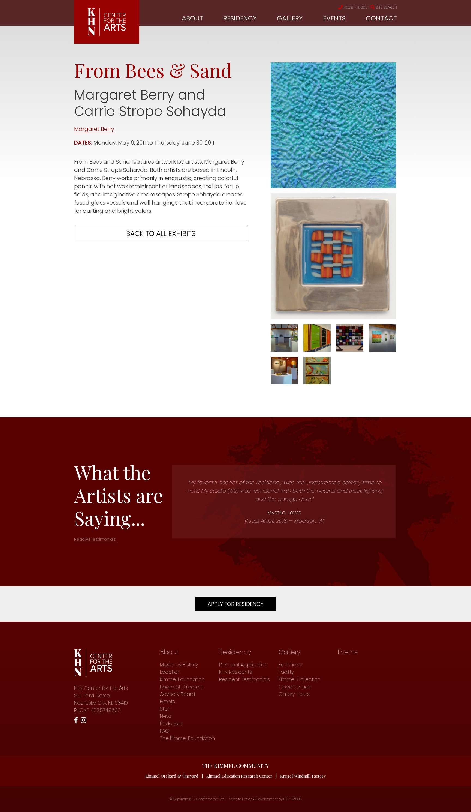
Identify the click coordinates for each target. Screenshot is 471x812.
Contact (381, 18)
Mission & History (179, 664)
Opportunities (295, 686)
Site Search (386, 7)
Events (334, 18)
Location (170, 672)
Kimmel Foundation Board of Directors (182, 683)
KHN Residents (235, 672)
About (192, 18)
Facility (286, 672)
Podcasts (171, 723)
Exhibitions (290, 664)
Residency (240, 18)
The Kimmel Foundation (187, 738)
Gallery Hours (294, 694)
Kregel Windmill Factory (303, 776)
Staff (165, 708)
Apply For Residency (235, 604)
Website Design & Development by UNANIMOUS (265, 799)
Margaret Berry (94, 129)
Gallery (290, 18)
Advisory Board (177, 694)
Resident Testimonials (244, 679)
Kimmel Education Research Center (239, 776)
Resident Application (243, 664)
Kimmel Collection (300, 679)
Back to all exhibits (160, 233)
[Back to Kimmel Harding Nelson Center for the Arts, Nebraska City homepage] (107, 34)
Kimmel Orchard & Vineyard (172, 776)
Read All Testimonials (95, 539)
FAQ (164, 730)
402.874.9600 (355, 7)
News (166, 716)
